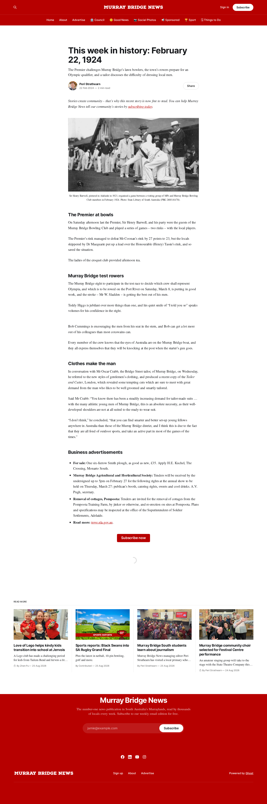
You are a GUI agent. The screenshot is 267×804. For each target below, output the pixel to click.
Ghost (249, 773)
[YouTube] (137, 757)
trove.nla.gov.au (102, 522)
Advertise (78, 20)
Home (50, 20)
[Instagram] (144, 757)
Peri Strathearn (89, 84)
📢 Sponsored (170, 20)
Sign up (118, 773)
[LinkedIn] (130, 757)
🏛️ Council (97, 20)
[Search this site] (15, 7)
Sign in (224, 7)
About (63, 20)
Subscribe (243, 7)
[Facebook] (122, 757)
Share (191, 86)
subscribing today (140, 106)
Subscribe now (133, 538)
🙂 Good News (119, 20)
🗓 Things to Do (211, 20)
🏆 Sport (190, 20)
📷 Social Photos (145, 20)
